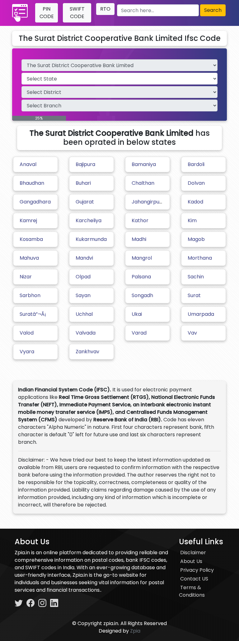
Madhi (139, 239)
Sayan (83, 295)
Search (213, 10)
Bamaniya (144, 164)
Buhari (83, 183)
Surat (194, 295)
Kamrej (28, 220)
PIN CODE (47, 12)
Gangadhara (35, 201)
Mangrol (142, 258)
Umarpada (201, 314)
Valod (27, 332)
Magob (196, 239)
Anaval (28, 164)
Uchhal (84, 314)
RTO (105, 8)
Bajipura (85, 164)
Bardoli (196, 164)
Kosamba (31, 239)
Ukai (137, 314)
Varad (139, 332)
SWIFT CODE (77, 12)
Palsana (141, 276)
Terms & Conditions (192, 591)
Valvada (86, 332)
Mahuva (29, 258)
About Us (191, 561)
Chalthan (143, 183)
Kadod (195, 201)
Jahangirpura (148, 201)
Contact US (194, 578)
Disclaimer (193, 552)
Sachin (196, 276)
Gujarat (85, 201)
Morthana (200, 258)
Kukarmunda (91, 239)
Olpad (83, 276)
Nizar (26, 276)
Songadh (142, 295)
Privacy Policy (197, 570)
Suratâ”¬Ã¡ (33, 314)
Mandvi (84, 258)
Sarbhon (30, 295)
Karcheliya (88, 220)
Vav (192, 332)
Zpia (135, 630)
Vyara (27, 351)
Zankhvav (87, 351)
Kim (192, 220)
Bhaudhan (32, 183)
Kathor (140, 220)
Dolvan (196, 183)
